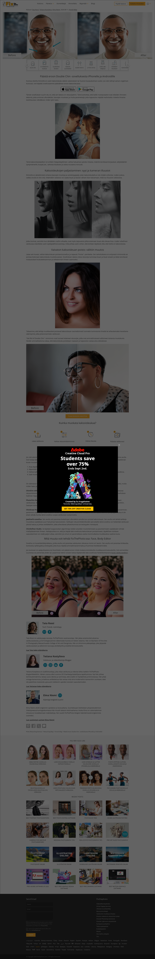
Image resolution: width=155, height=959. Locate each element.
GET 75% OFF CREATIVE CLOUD (77, 508)
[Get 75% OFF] (77, 479)
